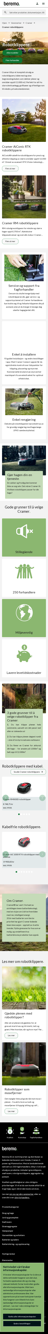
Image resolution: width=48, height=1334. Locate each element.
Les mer (11, 1035)
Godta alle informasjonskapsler (22, 1317)
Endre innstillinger (22, 1324)
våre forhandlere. (22, 1197)
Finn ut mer (10, 168)
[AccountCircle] (37, 3)
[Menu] (43, 3)
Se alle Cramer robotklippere (27, 772)
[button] (42, 798)
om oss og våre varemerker (21, 1194)
